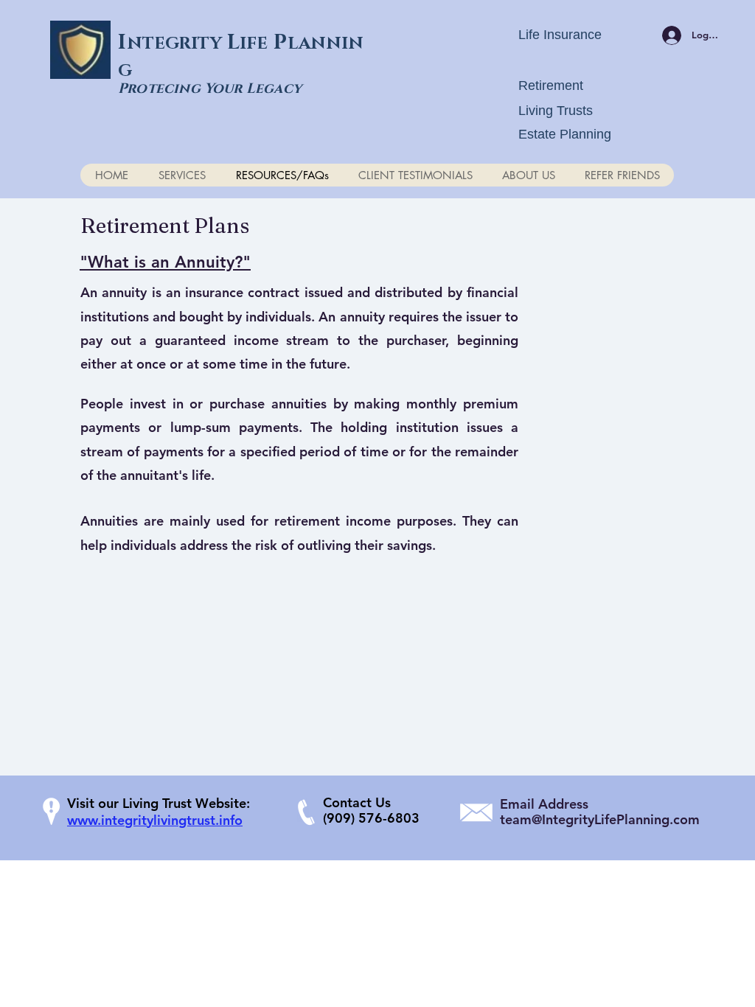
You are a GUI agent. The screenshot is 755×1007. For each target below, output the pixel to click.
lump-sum (200, 427)
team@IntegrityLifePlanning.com (600, 819)
